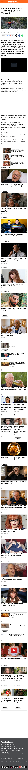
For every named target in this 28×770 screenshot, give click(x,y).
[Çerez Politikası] (5, 762)
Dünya (15, 748)
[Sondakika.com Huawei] (23, 767)
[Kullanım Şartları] (4, 761)
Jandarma (5, 88)
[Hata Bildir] (11, 764)
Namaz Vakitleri (4, 752)
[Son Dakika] (14, 1)
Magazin (8, 750)
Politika (18, 750)
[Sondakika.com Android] (14, 767)
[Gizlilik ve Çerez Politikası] (21, 761)
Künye (14, 746)
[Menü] (2, 1)
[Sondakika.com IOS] (5, 767)
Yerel (13, 750)
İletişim (11, 746)
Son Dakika (3, 748)
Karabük (3, 80)
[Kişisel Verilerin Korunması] (14, 762)
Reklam (7, 746)
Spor (2, 750)
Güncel (10, 748)
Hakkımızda (3, 746)
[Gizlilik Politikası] (12, 761)
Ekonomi (21, 748)
